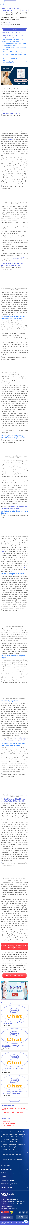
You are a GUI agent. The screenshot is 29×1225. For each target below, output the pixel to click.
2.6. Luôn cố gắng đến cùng (10, 58)
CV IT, (11, 1142)
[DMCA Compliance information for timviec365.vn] (11, 1212)
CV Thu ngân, (4, 1157)
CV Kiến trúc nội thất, (7, 1152)
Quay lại (24, 10)
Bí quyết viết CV (7, 1121)
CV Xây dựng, (22, 1144)
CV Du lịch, (18, 1154)
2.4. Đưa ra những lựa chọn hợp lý (12, 52)
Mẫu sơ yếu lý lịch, (16, 1137)
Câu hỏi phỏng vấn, (6, 1139)
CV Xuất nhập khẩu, (12, 1147)
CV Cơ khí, (3, 1147)
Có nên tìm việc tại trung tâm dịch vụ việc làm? (13, 1069)
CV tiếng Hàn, (4, 1134)
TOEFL (3, 551)
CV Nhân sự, (17, 1142)
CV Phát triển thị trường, (7, 1154)
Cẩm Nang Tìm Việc (8, 1125)
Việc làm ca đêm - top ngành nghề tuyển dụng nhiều (12, 1022)
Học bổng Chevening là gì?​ (14, 975)
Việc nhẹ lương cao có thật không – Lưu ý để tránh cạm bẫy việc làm (14, 1092)
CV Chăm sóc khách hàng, (21, 1152)
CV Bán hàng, (4, 1144)
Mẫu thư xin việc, (5, 1137)
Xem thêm (14, 1100)
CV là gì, (24, 1137)
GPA (24, 567)
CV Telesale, (12, 1157)
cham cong (6, 1112)
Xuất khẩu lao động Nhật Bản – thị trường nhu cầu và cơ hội (12, 1046)
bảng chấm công (17, 1112)
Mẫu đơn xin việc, (23, 1134)
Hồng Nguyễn (9, 22)
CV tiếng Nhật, (13, 1134)
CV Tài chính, (21, 1157)
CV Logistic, (4, 1159)
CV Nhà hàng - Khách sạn (15, 1159)
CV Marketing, (13, 1144)
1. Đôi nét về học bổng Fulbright (11, 33)
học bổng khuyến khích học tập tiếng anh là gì (13, 1109)
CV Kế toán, (15, 1139)
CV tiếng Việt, (22, 1131)
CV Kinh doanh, (5, 1142)
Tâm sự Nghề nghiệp (8, 1123)
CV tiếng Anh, (13, 1131)
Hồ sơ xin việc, (5, 1131)
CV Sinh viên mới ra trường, (8, 1149)
